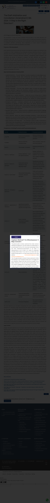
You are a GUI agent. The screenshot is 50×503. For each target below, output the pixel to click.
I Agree (16, 237)
